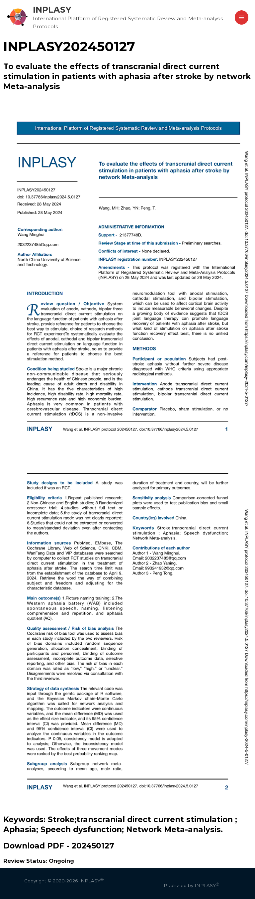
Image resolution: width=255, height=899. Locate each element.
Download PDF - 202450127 (58, 845)
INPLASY (52, 9)
